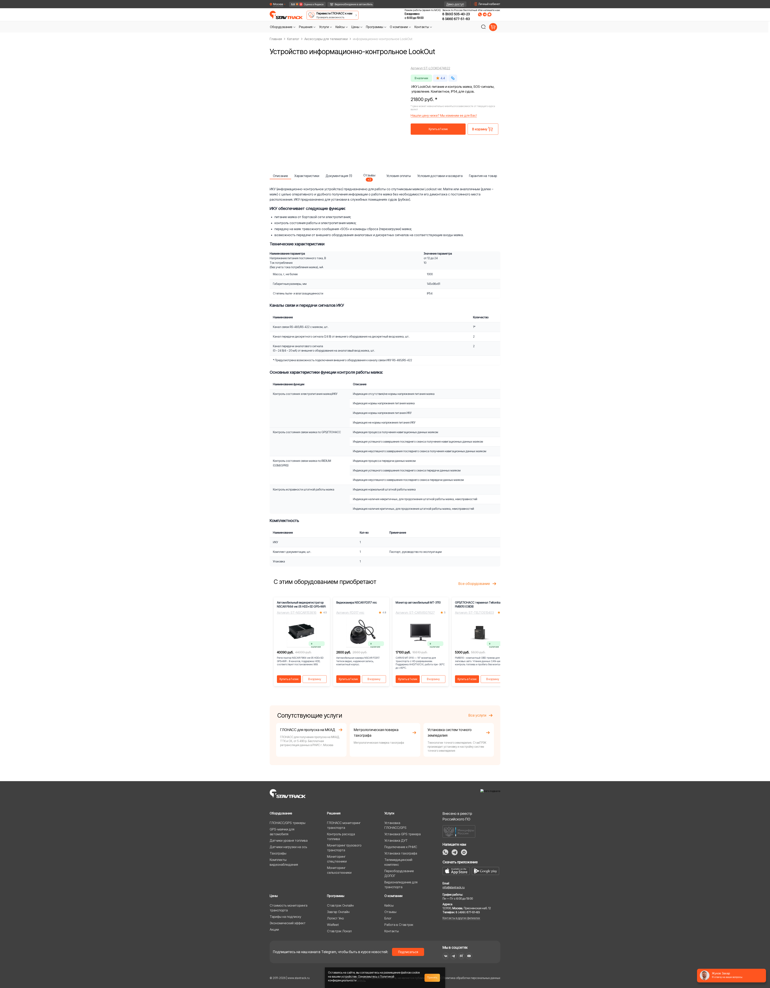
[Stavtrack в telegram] (453, 956)
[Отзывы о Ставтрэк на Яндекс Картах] (305, 4)
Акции (274, 929)
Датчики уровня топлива (289, 840)
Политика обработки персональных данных (471, 978)
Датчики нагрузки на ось (288, 847)
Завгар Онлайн (338, 912)
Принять (432, 977)
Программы (335, 896)
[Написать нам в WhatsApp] (480, 14)
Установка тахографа (400, 853)
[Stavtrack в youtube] (469, 956)
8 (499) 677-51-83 (456, 19)
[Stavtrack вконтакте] (446, 956)
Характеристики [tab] (306, 176)
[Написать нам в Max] (464, 852)
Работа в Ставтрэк (398, 925)
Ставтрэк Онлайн (340, 905)
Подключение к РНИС (400, 847)
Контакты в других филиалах (461, 918)
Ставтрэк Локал (339, 931)
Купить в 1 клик (438, 129)
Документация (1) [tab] (339, 176)
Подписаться (408, 952)
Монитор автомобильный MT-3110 (418, 602)
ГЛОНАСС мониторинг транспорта (344, 825)
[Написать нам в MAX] (489, 14)
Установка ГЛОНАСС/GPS (395, 825)
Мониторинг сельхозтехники (339, 870)
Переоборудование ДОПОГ (399, 873)
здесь (361, 980)
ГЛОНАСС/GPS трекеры (287, 823)
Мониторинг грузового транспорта (344, 847)
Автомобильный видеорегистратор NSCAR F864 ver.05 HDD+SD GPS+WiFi (301, 604)
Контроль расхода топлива (341, 836)
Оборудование (281, 813)
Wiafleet (333, 925)
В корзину (314, 679)
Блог (387, 918)
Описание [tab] (280, 176)
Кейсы (389, 905)
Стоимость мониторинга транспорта (288, 907)
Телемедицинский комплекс (398, 862)
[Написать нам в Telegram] (485, 14)
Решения (333, 813)
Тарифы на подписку (285, 917)
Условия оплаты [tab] (398, 176)
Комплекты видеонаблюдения (284, 862)
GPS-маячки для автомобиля (282, 831)
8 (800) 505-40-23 (456, 14)
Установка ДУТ (396, 840)
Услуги (389, 813)
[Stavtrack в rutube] (461, 956)
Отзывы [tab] (369, 176)
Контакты (391, 931)
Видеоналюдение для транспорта (400, 884)
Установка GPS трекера (402, 834)
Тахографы (278, 853)
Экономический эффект (288, 923)
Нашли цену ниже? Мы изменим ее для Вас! (444, 115)
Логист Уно (335, 918)
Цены (274, 896)
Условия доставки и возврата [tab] (440, 176)
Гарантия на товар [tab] (483, 176)
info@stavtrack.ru (454, 887)
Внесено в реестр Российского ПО (457, 816)
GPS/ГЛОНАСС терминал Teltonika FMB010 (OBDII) (477, 604)
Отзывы (390, 912)
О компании (393, 896)
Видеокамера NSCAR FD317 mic (356, 602)
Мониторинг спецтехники (337, 859)
